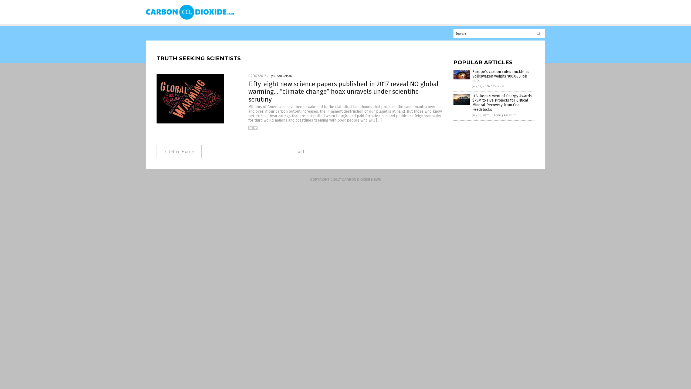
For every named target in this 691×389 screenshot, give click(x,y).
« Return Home (179, 151)
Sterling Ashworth (504, 115)
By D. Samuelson (281, 76)
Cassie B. (499, 86)
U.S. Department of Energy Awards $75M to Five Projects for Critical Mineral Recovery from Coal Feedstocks (502, 103)
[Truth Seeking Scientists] (190, 19)
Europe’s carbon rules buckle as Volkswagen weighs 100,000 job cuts (500, 76)
